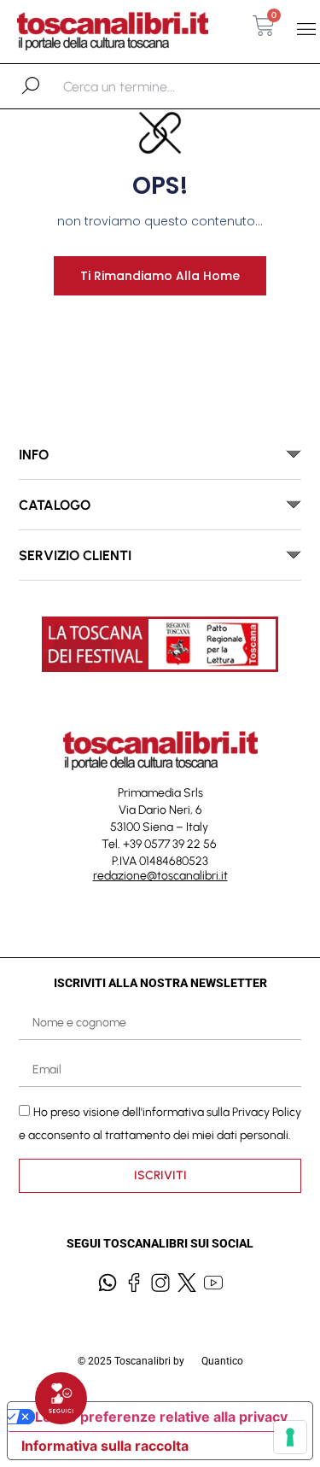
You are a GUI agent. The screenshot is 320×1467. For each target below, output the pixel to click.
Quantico (222, 1361)
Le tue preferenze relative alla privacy (161, 1416)
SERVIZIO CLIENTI (75, 555)
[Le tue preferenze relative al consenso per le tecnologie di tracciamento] (290, 1437)
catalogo (54, 505)
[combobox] (151, 86)
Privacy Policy (266, 1112)
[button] (306, 29)
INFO (34, 455)
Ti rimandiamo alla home (160, 275)
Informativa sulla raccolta (105, 1445)
